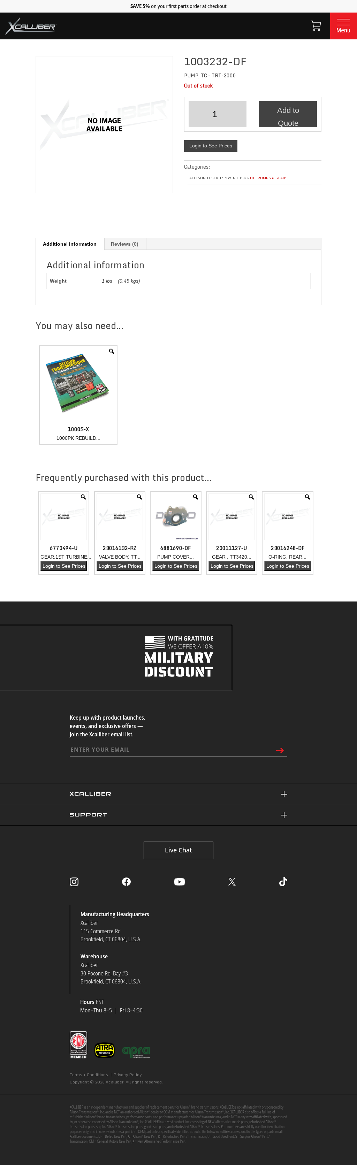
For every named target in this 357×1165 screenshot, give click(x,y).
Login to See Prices (210, 145)
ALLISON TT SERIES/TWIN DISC (217, 178)
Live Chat (178, 850)
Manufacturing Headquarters (115, 914)
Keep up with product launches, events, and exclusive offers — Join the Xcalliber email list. (107, 726)
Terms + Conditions (89, 1074)
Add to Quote (288, 116)
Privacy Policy (128, 1074)
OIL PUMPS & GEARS (269, 178)
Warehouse (94, 956)
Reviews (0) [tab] (124, 244)
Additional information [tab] (70, 244)
